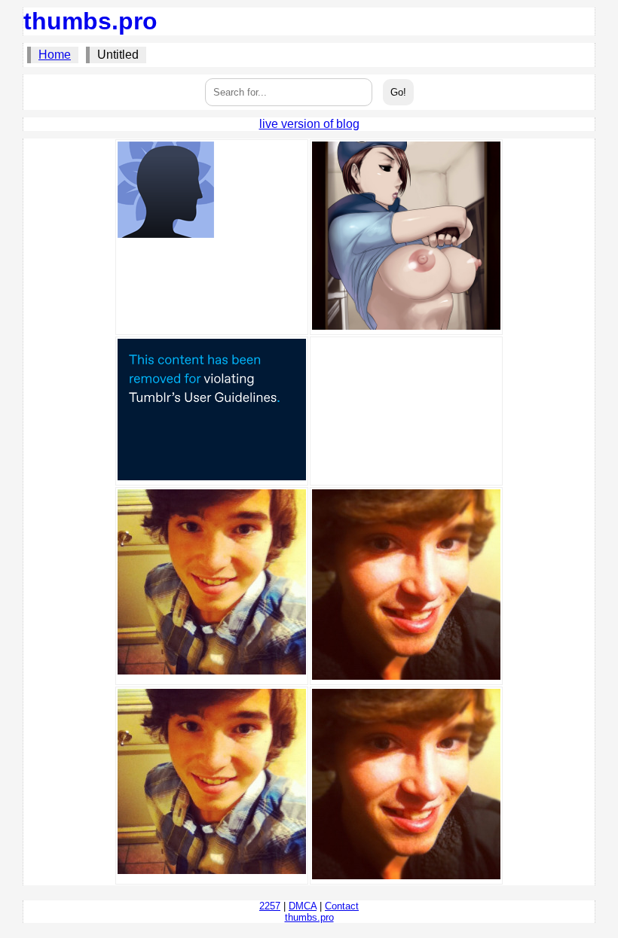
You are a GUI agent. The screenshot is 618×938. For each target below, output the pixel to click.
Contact (342, 906)
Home (54, 54)
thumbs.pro (90, 21)
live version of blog (309, 123)
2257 (269, 906)
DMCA (303, 906)
